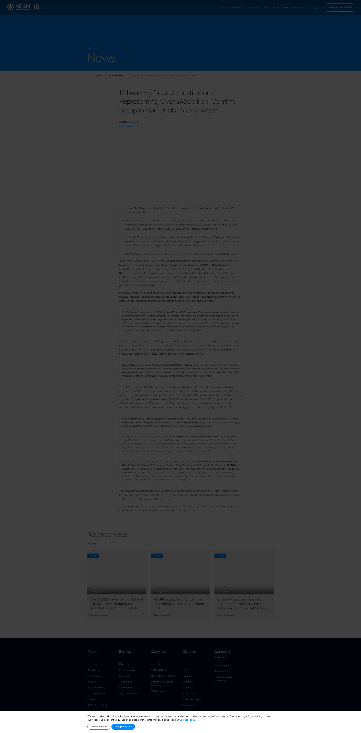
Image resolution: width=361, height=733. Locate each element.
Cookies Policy (187, 719)
